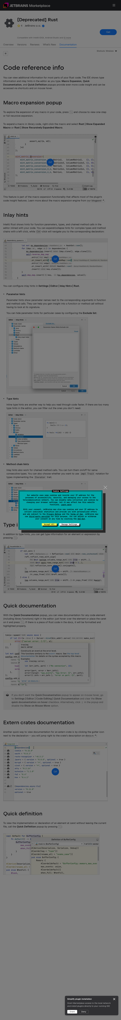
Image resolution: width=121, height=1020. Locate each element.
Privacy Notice (54, 514)
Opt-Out (81, 519)
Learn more (66, 505)
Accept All (49, 524)
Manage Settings (69, 524)
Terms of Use (76, 514)
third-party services (39, 516)
